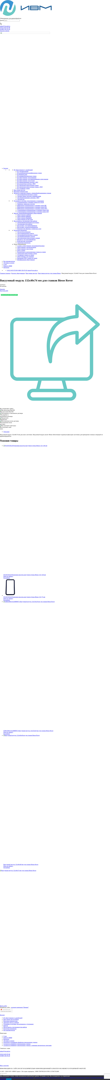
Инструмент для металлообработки (27, 227)
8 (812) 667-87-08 (5, 27)
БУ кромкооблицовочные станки (26, 176)
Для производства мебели (24, 224)
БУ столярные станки (23, 188)
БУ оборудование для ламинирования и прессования (32, 179)
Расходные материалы (20, 230)
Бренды (5, 1025)
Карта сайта (3, 1006)
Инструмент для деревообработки (27, 225)
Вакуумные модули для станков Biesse (49, 273)
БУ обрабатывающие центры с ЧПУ (27, 182)
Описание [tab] (6, 431)
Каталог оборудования (18, 273)
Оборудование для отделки (25, 249)
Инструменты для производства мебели (25, 221)
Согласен (9, 1079)
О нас (5, 264)
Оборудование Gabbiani (24, 215)
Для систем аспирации (24, 232)
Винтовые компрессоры (21, 191)
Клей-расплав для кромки (24, 241)
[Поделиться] (4, 1073)
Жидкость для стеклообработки (26, 239)
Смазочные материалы (24, 242)
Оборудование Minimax (24, 216)
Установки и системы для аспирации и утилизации (29, 201)
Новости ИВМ (7, 266)
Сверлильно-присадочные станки (27, 253)
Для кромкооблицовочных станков (27, 235)
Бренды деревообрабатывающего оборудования (28, 213)
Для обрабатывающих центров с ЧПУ (28, 197)
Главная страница (5, 273)
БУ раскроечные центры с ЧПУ (26, 184)
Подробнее (6, 578)
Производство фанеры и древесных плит (29, 228)
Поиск (2, 20)
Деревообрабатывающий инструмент (28, 222)
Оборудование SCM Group (25, 219)
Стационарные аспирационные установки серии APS (33, 210)
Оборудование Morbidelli (24, 218)
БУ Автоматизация (22, 171)
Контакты (6, 267)
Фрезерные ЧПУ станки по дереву (27, 258)
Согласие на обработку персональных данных (17, 1044)
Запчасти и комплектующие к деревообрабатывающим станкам (32, 193)
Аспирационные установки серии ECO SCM (30, 202)
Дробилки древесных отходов (26, 204)
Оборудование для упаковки (25, 256)
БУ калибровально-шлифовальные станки (29, 173)
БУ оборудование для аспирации (26, 177)
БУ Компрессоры (22, 174)
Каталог (5, 168)
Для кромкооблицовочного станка (27, 194)
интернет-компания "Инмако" (20, 1007)
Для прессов (20, 199)
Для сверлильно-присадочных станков (28, 238)
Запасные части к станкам (11, 1022)
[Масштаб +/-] (0, 1073)
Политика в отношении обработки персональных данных (20, 1042)
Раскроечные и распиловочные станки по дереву (31, 252)
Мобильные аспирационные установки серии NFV (32, 208)
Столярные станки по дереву (25, 255)
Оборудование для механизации (26, 247)
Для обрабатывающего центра (26, 236)
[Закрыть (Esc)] (6, 1073)
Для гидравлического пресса (25, 233)
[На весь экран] (2, 1073)
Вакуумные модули (19, 190)
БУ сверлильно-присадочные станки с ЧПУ (30, 187)
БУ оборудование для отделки (26, 180)
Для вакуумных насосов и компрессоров (29, 196)
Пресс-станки (21, 250)
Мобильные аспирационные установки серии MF (31, 205)
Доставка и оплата (8, 263)
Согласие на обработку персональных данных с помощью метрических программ (27, 1045)
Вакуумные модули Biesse (11, 1019)
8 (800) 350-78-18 (5, 29)
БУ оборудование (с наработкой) (23, 170)
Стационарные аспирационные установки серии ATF (33, 211)
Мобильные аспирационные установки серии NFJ (32, 207)
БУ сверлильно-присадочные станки (28, 185)
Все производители (9, 261)
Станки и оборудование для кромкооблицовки (31, 246)
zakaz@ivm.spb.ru (5, 26)
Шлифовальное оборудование (26, 259)
